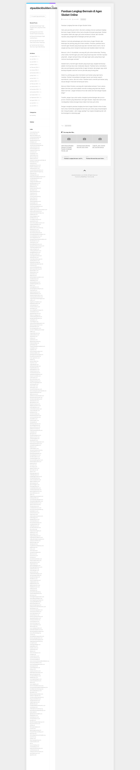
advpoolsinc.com (34, 534)
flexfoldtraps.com (34, 608)
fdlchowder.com (33, 626)
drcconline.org (33, 529)
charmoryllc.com (34, 385)
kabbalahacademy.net (35, 303)
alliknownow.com (34, 394)
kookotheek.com (34, 203)
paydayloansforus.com (35, 165)
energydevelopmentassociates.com (38, 239)
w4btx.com (32, 300)
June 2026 (33, 61)
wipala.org (32, 359)
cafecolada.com (34, 377)
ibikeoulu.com (33, 446)
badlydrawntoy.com (34, 583)
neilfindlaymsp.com (34, 526)
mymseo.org (33, 736)
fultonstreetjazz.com (34, 216)
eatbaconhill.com (34, 158)
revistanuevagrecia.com (35, 435)
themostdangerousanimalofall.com (38, 390)
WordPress (84, 176)
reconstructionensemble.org (36, 509)
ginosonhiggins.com (35, 484)
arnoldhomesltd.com (35, 254)
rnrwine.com (33, 728)
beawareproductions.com (36, 443)
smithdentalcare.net (34, 750)
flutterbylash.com (34, 715)
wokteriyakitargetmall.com (36, 316)
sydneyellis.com (33, 320)
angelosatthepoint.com (35, 535)
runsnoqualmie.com (34, 621)
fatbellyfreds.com (34, 677)
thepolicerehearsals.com (35, 392)
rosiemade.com (33, 290)
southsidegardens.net (35, 667)
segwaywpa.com (34, 563)
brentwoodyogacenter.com (36, 638)
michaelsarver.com (34, 311)
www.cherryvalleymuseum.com (37, 222)
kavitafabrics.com (34, 511)
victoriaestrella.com (34, 521)
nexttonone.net (33, 588)
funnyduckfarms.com (35, 718)
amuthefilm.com (33, 418)
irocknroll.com (33, 265)
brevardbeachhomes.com (36, 244)
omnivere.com (33, 152)
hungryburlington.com (35, 458)
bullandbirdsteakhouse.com (36, 629)
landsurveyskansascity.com (36, 616)
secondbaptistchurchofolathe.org (38, 735)
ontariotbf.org (33, 173)
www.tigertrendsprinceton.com (37, 596)
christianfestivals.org (35, 478)
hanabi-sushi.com (34, 647)
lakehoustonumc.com (35, 585)
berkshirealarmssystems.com (37, 277)
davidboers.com (33, 578)
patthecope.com (33, 547)
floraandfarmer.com (34, 240)
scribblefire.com (33, 348)
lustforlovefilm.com (34, 420)
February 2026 (34, 67)
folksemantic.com (34, 272)
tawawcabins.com (34, 270)
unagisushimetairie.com (35, 181)
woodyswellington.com (35, 675)
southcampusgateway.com (36, 206)
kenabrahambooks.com (35, 415)
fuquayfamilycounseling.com (36, 731)
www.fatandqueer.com (35, 613)
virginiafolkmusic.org (35, 333)
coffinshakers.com (34, 448)
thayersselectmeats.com (35, 560)
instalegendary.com (34, 175)
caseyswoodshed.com (35, 540)
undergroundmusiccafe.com (36, 751)
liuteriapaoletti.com (34, 497)
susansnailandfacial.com (36, 593)
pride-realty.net (33, 712)
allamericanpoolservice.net (36, 325)
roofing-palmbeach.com (35, 250)
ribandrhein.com (33, 336)
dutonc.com (33, 471)
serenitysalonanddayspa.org (36, 145)
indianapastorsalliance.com (36, 537)
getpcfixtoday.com (34, 184)
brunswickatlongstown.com (36, 460)
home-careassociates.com (36, 351)
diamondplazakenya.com (36, 690)
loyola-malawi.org (34, 361)
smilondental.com (34, 305)
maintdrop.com (33, 193)
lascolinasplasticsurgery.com (37, 631)
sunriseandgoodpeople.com (36, 499)
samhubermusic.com (35, 753)
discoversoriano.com (35, 379)
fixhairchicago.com (34, 542)
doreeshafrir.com (34, 440)
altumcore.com (33, 554)
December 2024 (34, 89)
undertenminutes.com (35, 150)
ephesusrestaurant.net (35, 674)
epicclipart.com (33, 189)
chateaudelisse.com (34, 208)
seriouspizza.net (33, 550)
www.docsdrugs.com (35, 623)
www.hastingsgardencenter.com (37, 664)
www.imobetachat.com (35, 580)
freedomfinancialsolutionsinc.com (38, 606)
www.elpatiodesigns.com (36, 679)
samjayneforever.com (35, 700)
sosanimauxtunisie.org (35, 196)
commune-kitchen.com (35, 417)
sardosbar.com (33, 273)
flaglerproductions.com (35, 405)
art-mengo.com (33, 466)
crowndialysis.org (34, 321)
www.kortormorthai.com (35, 611)
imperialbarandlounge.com (36, 259)
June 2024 (33, 105)
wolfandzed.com (34, 649)
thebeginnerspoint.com (35, 381)
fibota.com (32, 682)
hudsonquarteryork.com (35, 680)
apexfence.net (33, 755)
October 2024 (34, 94)
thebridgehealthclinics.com (36, 567)
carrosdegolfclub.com (35, 237)
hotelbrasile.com (34, 214)
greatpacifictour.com (35, 519)
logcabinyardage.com (35, 577)
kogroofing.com (33, 198)
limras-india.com (34, 133)
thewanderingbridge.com (35, 453)
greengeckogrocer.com (35, 313)
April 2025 (33, 78)
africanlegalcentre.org (35, 425)
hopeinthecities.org (34, 367)
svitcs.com (32, 549)
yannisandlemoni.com (35, 282)
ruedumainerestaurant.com (36, 430)
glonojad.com (33, 433)
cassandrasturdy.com (35, 372)
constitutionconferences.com (37, 545)
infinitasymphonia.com (35, 423)
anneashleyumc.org (34, 615)
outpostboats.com (34, 364)
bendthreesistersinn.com (35, 502)
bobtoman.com (33, 194)
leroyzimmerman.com (35, 723)
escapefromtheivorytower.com (37, 245)
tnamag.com (33, 557)
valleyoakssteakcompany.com (37, 539)
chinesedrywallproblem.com (36, 501)
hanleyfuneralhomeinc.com (36, 295)
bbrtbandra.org (33, 186)
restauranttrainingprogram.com (37, 323)
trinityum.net (33, 669)
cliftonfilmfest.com (34, 257)
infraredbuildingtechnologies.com (37, 234)
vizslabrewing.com (34, 278)
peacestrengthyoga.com (35, 605)
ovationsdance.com (34, 334)
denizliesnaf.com (34, 544)
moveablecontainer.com (35, 219)
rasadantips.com (34, 153)
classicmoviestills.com (35, 376)
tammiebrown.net (34, 470)
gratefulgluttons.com (35, 369)
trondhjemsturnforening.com (36, 689)
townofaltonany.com (35, 493)
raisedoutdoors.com (35, 260)
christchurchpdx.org (34, 414)
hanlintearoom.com (34, 717)
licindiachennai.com (34, 138)
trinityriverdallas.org (34, 343)
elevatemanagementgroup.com (37, 722)
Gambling (33, 115)
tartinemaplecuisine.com (35, 461)
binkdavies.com (33, 412)
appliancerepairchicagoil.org (36, 171)
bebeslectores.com (34, 229)
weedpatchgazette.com (35, 283)
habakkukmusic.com (35, 586)
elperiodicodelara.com (35, 135)
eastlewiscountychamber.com (37, 395)
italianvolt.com (33, 275)
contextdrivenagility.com (35, 445)
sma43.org (32, 634)
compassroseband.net (35, 552)
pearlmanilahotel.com (35, 191)
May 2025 (33, 75)
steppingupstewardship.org (36, 641)
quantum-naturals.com (35, 695)
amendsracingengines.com (36, 610)
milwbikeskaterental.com (35, 489)
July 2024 (33, 103)
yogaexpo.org (33, 349)
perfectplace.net (33, 344)
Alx (93, 176)
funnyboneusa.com (34, 506)
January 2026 (34, 70)
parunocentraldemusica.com (36, 685)
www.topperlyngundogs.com (36, 600)
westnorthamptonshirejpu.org (37, 213)
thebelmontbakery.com (35, 166)
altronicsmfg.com (34, 157)
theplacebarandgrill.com (35, 530)
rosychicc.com (33, 362)
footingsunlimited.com (35, 619)
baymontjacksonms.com (36, 491)
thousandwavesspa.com (35, 522)
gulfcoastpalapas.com (35, 565)
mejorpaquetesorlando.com (36, 297)
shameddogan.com (34, 570)
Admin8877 (76, 19)
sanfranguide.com (34, 384)
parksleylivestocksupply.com (36, 354)
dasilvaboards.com (34, 400)
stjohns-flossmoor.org (35, 504)
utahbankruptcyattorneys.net (36, 264)
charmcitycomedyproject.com (37, 441)
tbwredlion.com (33, 692)
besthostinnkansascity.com (36, 748)
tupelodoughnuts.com (35, 292)
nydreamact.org (33, 180)
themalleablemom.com (35, 455)
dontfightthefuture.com (35, 252)
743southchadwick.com (35, 247)
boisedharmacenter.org (35, 356)
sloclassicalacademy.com (36, 399)
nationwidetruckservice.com (36, 516)
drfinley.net (32, 725)
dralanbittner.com (34, 280)
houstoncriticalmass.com (36, 389)
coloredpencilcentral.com (36, 255)
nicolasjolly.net (33, 422)
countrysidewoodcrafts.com (36, 170)
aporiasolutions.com (35, 562)
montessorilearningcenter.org (37, 697)
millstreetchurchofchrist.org (36, 708)
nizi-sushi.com (33, 465)
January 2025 (34, 86)
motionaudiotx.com (34, 741)
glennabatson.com (34, 402)
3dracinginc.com (34, 387)
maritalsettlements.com (35, 488)
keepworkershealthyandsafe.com (37, 176)
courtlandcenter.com (35, 524)
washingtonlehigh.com (35, 644)
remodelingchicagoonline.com (37, 636)
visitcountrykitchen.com (35, 479)
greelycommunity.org (35, 428)
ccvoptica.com (33, 642)
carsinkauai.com (34, 707)
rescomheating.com (34, 745)
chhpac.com (33, 738)
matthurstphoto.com (35, 702)
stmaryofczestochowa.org (36, 450)
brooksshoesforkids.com (36, 558)
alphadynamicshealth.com (36, 713)
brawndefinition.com (34, 407)
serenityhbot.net (33, 590)
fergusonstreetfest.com (35, 698)
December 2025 (34, 72)
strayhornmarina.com (35, 404)
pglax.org (32, 494)
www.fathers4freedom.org (36, 598)
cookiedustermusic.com (35, 507)
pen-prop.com (33, 595)
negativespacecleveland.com (36, 496)
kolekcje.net (32, 338)
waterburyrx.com (34, 532)
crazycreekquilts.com (35, 410)
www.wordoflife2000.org (35, 267)
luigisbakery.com (34, 646)
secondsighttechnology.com (36, 310)
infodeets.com (33, 142)
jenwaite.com (33, 720)
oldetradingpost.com (35, 226)
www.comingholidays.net (36, 382)
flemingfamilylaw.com (35, 727)
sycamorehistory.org (35, 657)
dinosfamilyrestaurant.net (36, 232)
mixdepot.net (33, 654)
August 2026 (34, 56)
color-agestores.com (35, 357)
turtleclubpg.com (34, 517)
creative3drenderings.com (36, 573)
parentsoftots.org (34, 572)
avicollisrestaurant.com (35, 527)
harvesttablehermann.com (36, 236)
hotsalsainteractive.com (35, 143)
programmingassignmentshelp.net (38, 160)
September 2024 (35, 97)
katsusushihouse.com (35, 427)
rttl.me (31, 743)
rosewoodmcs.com (34, 656)
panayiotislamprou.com (35, 204)
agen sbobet (68, 125)
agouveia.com (33, 733)
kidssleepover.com (34, 161)
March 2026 (34, 64)
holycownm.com (34, 514)
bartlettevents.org (34, 217)
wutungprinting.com (34, 486)
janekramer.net (33, 463)
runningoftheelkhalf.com (35, 601)
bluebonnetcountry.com (35, 188)
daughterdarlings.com (35, 140)
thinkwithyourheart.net (35, 262)
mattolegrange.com (34, 474)
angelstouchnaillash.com (36, 301)
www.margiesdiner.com (35, 624)
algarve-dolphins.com (35, 481)
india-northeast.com (34, 249)
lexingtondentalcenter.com (36, 318)
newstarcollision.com (35, 306)
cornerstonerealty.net (35, 659)
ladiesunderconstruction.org (36, 227)
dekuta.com (32, 651)
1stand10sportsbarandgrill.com (37, 298)
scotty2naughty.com (34, 438)
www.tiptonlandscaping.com (36, 639)
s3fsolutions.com (34, 242)
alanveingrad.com (34, 483)
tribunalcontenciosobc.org (36, 397)
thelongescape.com (34, 473)
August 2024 (34, 100)
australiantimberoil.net (35, 231)
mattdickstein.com (34, 582)
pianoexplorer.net (34, 666)
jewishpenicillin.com (34, 326)
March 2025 (34, 81)
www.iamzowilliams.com (36, 662)
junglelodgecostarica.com (36, 476)
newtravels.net (33, 163)
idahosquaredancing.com (36, 269)
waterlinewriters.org (34, 568)
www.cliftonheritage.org (35, 633)
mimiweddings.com (34, 746)
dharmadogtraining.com (35, 740)
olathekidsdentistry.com (35, 293)
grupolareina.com (34, 221)
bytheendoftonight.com (35, 366)
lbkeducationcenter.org (35, 341)
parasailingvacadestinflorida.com (37, 710)
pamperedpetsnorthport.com (36, 288)
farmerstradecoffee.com (35, 575)
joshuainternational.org (35, 591)
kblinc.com (32, 285)
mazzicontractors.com (35, 671)
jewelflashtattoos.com (35, 183)
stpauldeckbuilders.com (38, 8)
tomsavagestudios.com (35, 328)
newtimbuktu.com (34, 155)
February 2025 (34, 83)
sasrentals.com (33, 308)
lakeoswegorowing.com (35, 730)
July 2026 (33, 59)
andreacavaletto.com (35, 353)
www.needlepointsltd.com (36, 628)
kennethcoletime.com (35, 456)
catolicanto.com (34, 339)
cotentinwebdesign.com (35, 224)
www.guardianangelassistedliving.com (39, 687)
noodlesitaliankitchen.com (36, 178)
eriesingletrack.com (34, 287)
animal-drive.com (34, 555)
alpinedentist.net (33, 199)
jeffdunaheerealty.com (35, 603)
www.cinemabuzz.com (35, 652)
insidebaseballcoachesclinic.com (37, 705)
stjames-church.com (35, 437)
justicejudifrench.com (35, 451)
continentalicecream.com (36, 409)
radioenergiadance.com (35, 201)
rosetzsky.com (33, 432)
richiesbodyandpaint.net (35, 137)
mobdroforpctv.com (34, 371)
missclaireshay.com (34, 132)
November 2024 (35, 92)
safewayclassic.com (35, 168)
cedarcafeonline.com (35, 147)
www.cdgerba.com (34, 684)
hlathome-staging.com (35, 315)
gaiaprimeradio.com (34, 468)
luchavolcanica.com (34, 512)
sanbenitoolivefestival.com (36, 374)
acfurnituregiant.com (35, 148)
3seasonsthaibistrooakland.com (37, 346)
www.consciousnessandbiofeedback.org (39, 661)
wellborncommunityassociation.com (38, 209)
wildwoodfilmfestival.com (36, 211)
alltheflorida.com (34, 703)
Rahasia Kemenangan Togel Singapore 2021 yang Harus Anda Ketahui (37, 27)
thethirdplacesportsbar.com (36, 672)
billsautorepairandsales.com (36, 694)
